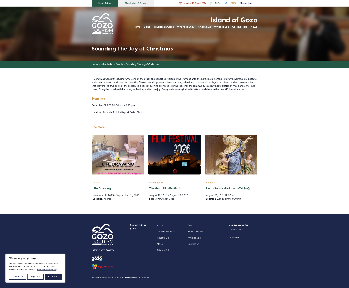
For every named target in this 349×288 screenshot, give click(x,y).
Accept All (53, 277)
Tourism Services (164, 27)
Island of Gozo (104, 3)
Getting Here (239, 27)
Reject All (35, 277)
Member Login (246, 3)
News (254, 27)
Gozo (147, 27)
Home (137, 27)
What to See (221, 27)
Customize (18, 277)
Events (119, 64)
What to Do (204, 27)
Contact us (193, 244)
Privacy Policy (164, 250)
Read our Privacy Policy (47, 270)
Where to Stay (185, 27)
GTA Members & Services (136, 3)
